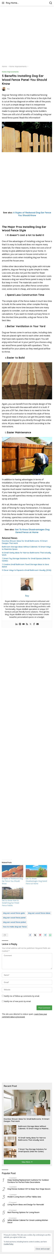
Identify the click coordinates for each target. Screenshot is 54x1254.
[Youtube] (23, 624)
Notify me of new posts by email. (17, 1001)
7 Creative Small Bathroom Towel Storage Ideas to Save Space (25, 565)
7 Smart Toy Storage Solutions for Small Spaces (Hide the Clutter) (26, 559)
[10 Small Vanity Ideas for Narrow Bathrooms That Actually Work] (10, 1141)
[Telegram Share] (45, 935)
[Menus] (3, 3)
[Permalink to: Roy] (4, 88)
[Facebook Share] (30, 935)
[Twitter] (30, 624)
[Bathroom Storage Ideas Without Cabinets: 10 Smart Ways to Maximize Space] (10, 1130)
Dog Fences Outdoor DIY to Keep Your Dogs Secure (29, 1189)
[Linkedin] (16, 624)
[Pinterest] (20, 624)
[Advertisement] (27, 35)
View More (26, 1162)
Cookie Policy (8, 1244)
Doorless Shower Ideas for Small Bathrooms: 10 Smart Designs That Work (24, 542)
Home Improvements (10, 72)
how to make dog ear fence (15, 927)
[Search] (50, 3)
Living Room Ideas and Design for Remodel (26, 1204)
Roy (8, 89)
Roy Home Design (11, 3)
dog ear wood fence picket (14, 922)
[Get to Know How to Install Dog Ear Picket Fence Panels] (12, 893)
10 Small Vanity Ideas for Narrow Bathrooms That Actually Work (26, 554)
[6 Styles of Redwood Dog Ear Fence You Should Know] (12, 871)
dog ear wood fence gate (14, 913)
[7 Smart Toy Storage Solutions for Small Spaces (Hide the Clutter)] (10, 1153)
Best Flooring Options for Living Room (23, 1212)
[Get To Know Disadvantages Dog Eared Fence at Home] (36, 871)
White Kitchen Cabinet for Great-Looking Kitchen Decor (28, 1221)
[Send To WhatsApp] (50, 935)
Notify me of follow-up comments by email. (22, 996)
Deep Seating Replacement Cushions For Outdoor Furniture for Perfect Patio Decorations (28, 1181)
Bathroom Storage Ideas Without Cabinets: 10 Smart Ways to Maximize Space (26, 548)
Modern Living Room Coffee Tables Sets (24, 1197)
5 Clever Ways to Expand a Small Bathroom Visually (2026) (26, 570)
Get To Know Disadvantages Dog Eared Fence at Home (32, 531)
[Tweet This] (35, 935)
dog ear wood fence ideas (39, 913)
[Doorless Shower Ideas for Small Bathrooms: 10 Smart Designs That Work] (27, 1103)
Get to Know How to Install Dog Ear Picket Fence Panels (10, 903)
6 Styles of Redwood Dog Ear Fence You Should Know (32, 214)
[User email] (37, 624)
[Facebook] (34, 624)
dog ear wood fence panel (14, 918)
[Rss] (27, 624)
